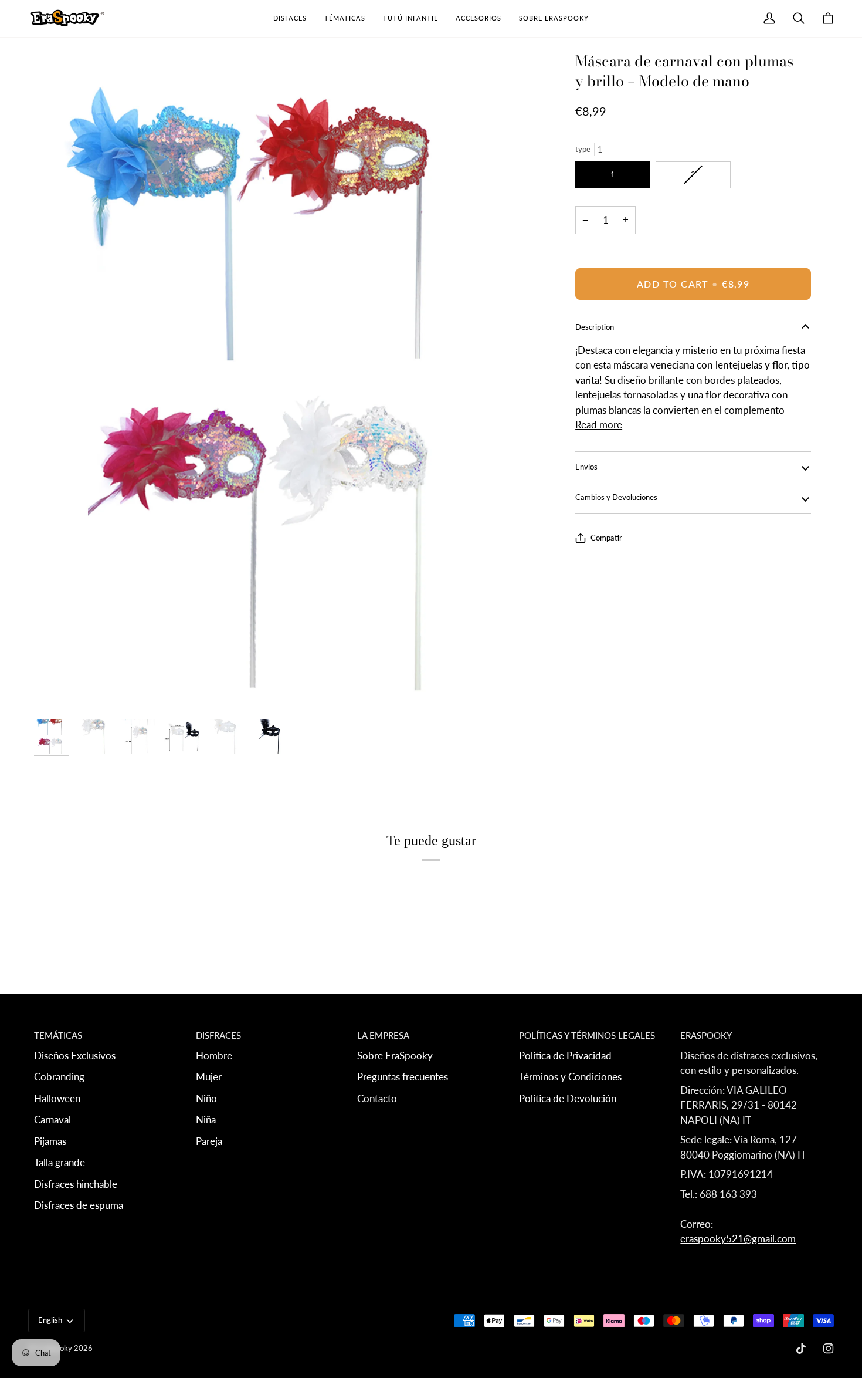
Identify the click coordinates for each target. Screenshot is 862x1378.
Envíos (586, 466)
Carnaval (52, 1119)
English (50, 1320)
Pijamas (50, 1141)
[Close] (818, 1198)
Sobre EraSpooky (395, 1055)
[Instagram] (828, 1348)
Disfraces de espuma (78, 1205)
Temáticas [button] (58, 1035)
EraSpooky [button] (706, 1035)
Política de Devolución (567, 1098)
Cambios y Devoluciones (616, 497)
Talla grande (59, 1162)
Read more (598, 424)
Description (594, 327)
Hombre (214, 1055)
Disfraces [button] (218, 1035)
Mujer (209, 1076)
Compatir (606, 537)
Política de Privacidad (565, 1055)
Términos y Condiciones (570, 1076)
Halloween (57, 1098)
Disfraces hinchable (75, 1184)
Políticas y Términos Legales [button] (587, 1035)
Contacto (377, 1098)
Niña (206, 1119)
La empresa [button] (383, 1035)
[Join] (785, 1276)
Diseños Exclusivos (75, 1055)
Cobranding (59, 1076)
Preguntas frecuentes (402, 1076)
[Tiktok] (801, 1348)
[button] (289, 18)
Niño (206, 1098)
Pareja (209, 1141)
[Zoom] (282, 382)
